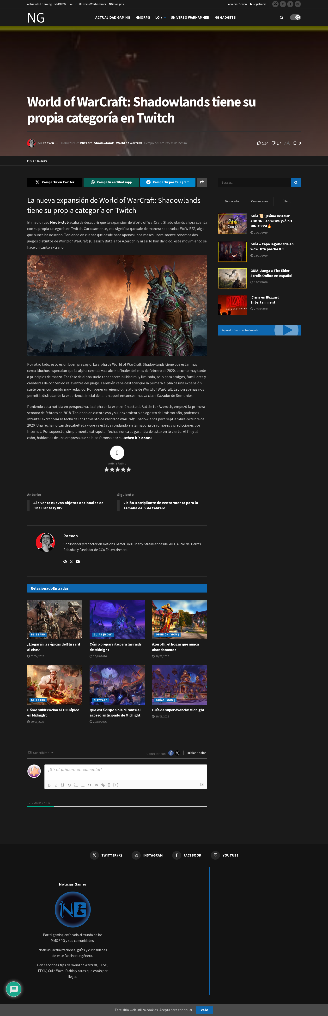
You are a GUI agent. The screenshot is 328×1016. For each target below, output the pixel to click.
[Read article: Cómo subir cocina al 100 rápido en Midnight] (54, 685)
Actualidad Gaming (39, 4)
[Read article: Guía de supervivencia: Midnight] (179, 685)
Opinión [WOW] (167, 634)
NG (36, 17)
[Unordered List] (82, 785)
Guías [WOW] (103, 634)
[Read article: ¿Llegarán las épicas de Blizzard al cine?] (54, 619)
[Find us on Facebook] (290, 4)
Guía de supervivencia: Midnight (178, 709)
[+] (116, 785)
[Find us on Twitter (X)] (275, 4)
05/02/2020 (68, 143)
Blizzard (86, 143)
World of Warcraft (129, 143)
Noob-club (59, 222)
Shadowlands (104, 143)
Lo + (71, 4)
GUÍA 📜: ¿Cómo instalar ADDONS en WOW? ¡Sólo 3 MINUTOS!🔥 (271, 221)
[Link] (103, 785)
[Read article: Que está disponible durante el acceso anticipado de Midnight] (117, 685)
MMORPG (60, 4)
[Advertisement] (259, 378)
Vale (204, 1010)
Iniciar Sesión (238, 4)
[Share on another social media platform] (202, 182)
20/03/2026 (100, 656)
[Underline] (62, 785)
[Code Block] (96, 785)
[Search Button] (281, 17)
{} (109, 785)
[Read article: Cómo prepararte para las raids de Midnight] (117, 619)
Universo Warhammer (92, 4)
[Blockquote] (89, 785)
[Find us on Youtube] (298, 4)
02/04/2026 (37, 656)
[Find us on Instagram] (283, 4)
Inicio (30, 160)
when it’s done (137, 437)
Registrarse (259, 4)
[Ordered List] (76, 785)
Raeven (48, 143)
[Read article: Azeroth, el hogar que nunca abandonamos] (179, 619)
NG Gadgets (116, 4)
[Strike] (69, 785)
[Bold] (49, 785)
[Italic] (56, 785)
